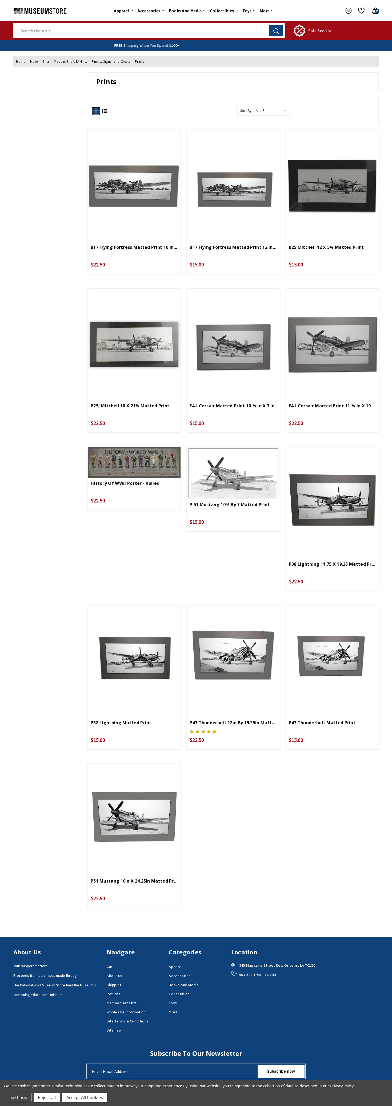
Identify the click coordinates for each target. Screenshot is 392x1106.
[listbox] (272, 110)
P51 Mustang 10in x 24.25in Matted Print (134, 881)
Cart (110, 966)
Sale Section (320, 30)
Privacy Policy (341, 1085)
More (265, 10)
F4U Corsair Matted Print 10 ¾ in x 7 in (232, 406)
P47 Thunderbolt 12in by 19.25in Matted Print (233, 723)
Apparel (121, 10)
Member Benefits (122, 1003)
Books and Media (185, 10)
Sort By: (246, 110)
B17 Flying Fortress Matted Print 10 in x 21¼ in (134, 247)
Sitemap (114, 1030)
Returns (113, 993)
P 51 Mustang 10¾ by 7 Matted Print (230, 504)
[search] (276, 30)
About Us (114, 975)
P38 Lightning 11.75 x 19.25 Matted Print (332, 564)
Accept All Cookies (84, 1097)
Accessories (149, 10)
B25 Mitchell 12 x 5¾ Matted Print (326, 247)
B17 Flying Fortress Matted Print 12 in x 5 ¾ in (233, 247)
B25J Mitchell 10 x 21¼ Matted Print (130, 406)
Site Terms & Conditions (128, 1021)
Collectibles (222, 10)
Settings (18, 1097)
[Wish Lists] (359, 10)
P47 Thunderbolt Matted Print (322, 723)
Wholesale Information (126, 1012)
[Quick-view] (134, 174)
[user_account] (346, 10)
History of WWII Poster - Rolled (125, 483)
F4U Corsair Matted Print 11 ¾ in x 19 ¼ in (332, 406)
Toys (246, 10)
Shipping (114, 984)
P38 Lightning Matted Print (121, 723)
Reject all (47, 1097)
